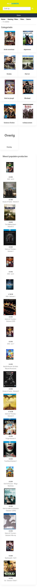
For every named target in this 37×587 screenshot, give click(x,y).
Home (19, 15)
